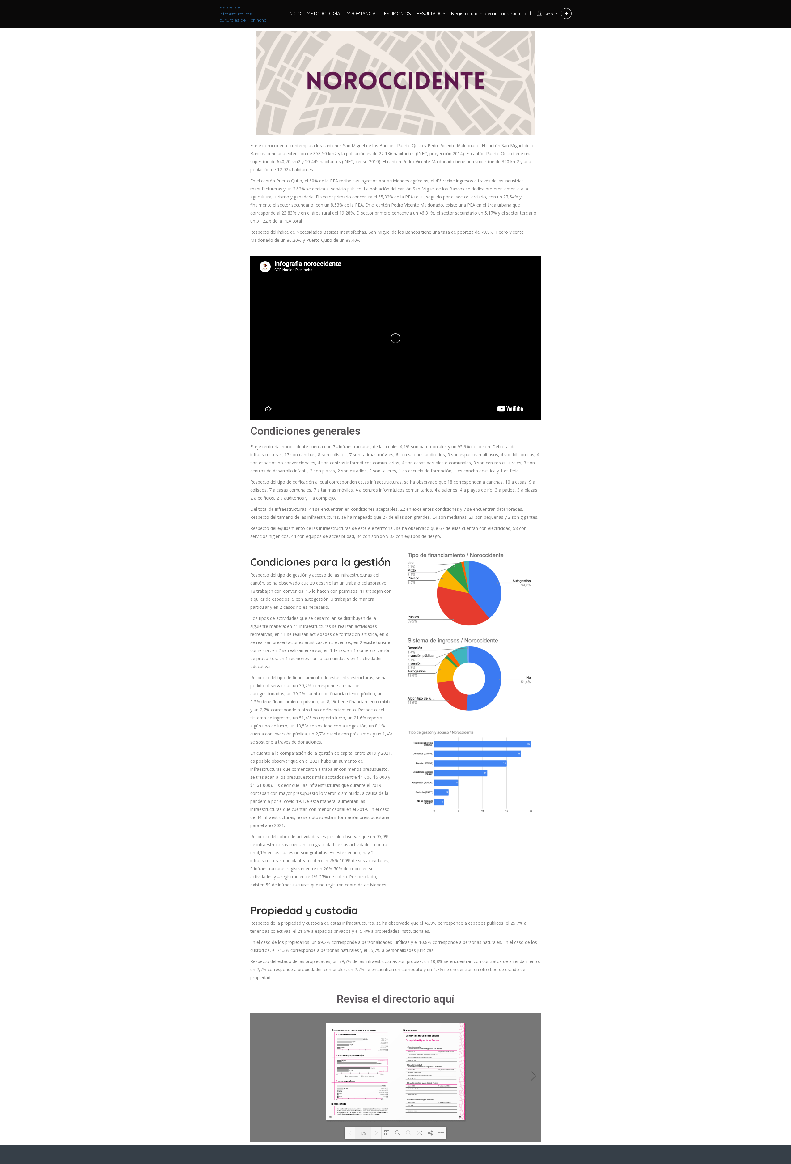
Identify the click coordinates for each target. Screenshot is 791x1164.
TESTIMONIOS (396, 13)
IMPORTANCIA (361, 13)
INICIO (295, 13)
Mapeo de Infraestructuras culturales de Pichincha (243, 14)
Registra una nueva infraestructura (488, 13)
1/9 (363, 1133)
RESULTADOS (431, 13)
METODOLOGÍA (323, 13)
